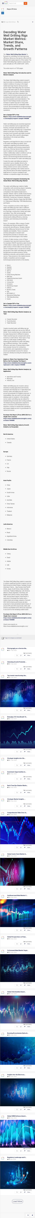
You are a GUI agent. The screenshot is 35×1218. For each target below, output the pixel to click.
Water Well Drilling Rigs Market (16, 54)
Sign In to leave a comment (13, 638)
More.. (28, 655)
